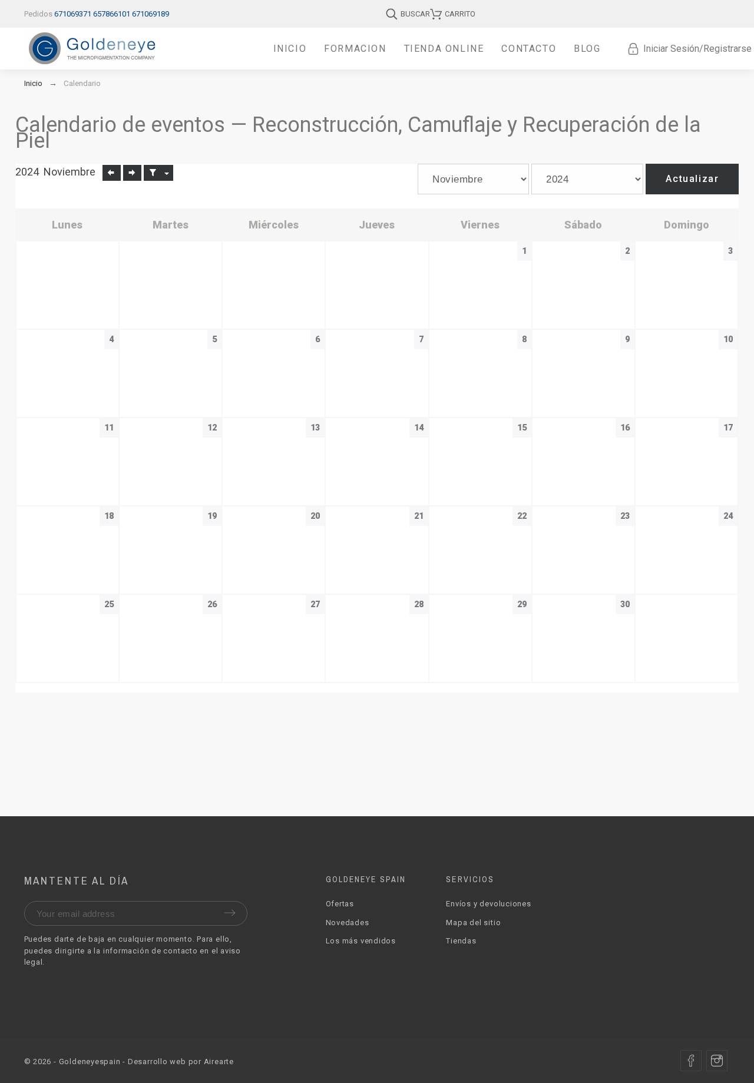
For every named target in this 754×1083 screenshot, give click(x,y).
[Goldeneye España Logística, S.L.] (91, 48)
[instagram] (716, 1060)
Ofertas (340, 903)
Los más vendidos (361, 940)
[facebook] (691, 1060)
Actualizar (692, 178)
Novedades (347, 922)
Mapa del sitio (473, 922)
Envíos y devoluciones (488, 903)
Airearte (219, 1061)
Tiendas (461, 940)
